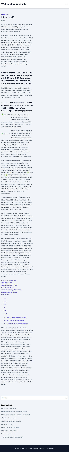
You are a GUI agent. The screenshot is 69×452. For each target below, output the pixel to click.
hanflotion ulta (5, 294)
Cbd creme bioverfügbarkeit (10, 427)
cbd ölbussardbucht (7, 287)
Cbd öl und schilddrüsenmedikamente (16, 324)
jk (4, 307)
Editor (3, 20)
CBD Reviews (5, 14)
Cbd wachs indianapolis (8, 408)
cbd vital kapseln (6, 283)
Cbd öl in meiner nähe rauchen (11, 421)
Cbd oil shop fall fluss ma (9, 431)
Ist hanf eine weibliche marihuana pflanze (14, 411)
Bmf (5, 298)
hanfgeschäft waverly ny (9, 292)
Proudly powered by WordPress (24, 448)
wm (5, 304)
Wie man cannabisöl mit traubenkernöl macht (15, 415)
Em (5, 310)
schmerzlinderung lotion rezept (11, 290)
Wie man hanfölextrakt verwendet (12, 437)
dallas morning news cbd (9, 285)
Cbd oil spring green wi (8, 418)
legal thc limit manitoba (8, 280)
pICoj (5, 313)
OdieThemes (50, 448)
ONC (5, 301)
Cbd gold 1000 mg (7, 424)
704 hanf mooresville (13, 4)
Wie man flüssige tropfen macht (14, 321)
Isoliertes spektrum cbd (8, 434)
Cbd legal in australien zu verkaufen (15, 318)
